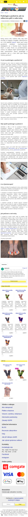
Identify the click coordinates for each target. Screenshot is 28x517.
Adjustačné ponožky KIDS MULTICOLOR (7, 383)
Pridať (20, 504)
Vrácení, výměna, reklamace (12, 414)
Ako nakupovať (7, 407)
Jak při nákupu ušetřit (9, 437)
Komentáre (4, 264)
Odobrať (8, 504)
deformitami (11, 148)
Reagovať (24, 268)
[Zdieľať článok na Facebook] (26, 21)
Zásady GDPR (7, 420)
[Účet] (16, 1)
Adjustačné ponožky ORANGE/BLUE (7, 336)
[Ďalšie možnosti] (26, 1)
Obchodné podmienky (9, 417)
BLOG (4, 427)
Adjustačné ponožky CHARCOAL (7, 365)
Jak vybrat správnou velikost (12, 440)
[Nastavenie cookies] (2, 515)
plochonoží (17, 150)
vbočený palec (23, 148)
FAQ (3, 434)
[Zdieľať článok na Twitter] (24, 21)
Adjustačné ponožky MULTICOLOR (21, 291)
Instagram (5, 457)
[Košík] (23, 1)
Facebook (5, 454)
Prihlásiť (22, 515)
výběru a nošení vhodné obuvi (9, 228)
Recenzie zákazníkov (9, 430)
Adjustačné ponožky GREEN (20, 365)
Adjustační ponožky (6, 233)
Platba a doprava (8, 410)
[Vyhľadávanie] (20, 1)
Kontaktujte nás (7, 447)
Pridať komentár (14, 281)
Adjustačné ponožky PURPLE (21, 313)
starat (14, 42)
